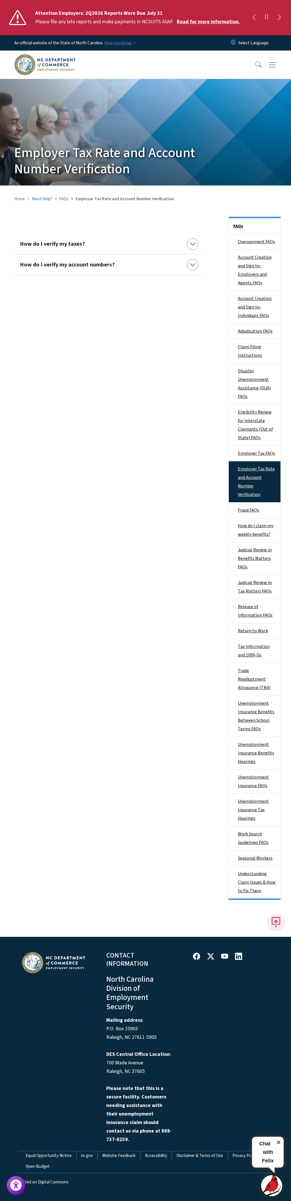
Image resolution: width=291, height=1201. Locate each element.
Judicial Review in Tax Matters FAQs (255, 586)
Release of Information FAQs (255, 611)
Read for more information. (208, 21)
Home (19, 199)
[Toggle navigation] (277, 65)
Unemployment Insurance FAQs (253, 781)
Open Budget (38, 1166)
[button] (254, 65)
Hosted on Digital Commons (43, 1182)
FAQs (63, 199)
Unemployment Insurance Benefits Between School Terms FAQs (256, 716)
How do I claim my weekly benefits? (255, 530)
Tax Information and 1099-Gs (254, 650)
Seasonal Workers (255, 858)
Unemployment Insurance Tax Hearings (253, 809)
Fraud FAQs (248, 510)
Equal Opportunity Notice (49, 1155)
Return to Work (253, 631)
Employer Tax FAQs (256, 453)
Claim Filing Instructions (250, 351)
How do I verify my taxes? (52, 244)
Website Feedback (119, 1155)
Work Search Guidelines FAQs (253, 838)
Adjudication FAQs (255, 331)
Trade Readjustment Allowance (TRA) (254, 679)
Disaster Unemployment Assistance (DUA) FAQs (254, 384)
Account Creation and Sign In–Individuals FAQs (255, 307)
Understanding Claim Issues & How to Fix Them (257, 882)
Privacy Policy (244, 1155)
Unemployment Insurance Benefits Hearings (256, 753)
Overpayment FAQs (256, 242)
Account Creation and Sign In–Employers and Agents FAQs (255, 270)
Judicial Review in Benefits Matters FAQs (255, 558)
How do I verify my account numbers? (67, 265)
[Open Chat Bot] (272, 1185)
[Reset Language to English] (233, 43)
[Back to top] (276, 922)
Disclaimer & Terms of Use (199, 1155)
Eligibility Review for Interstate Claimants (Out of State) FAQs (255, 425)
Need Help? (42, 199)
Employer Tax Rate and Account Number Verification (256, 482)
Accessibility (156, 1155)
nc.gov (87, 1155)
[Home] (45, 58)
